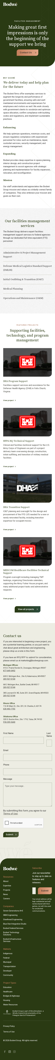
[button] (50, 4)
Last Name (49, 734)
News (5, 894)
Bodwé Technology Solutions (11, 933)
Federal (6, 958)
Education (7, 987)
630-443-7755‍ (9, 709)
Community (8, 975)
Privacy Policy (9, 1026)
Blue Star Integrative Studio (14, 924)
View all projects (26, 609)
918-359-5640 (9, 722)
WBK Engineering (10, 915)
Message (7, 779)
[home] (14, 4)
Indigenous (7, 953)
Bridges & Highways (11, 996)
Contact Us (26, 52)
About (5, 881)
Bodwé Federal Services (13, 928)
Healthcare (7, 992)
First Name (8, 733)
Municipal (7, 962)
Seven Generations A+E (13, 911)
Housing (6, 1000)
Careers (6, 899)
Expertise (7, 886)
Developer (7, 971)
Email (5, 750)
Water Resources (10, 1005)
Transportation (9, 966)
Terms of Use (10, 813)
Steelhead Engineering (12, 919)
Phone (6, 764)
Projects (6, 890)
